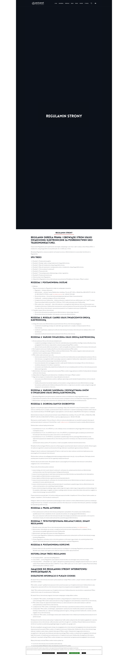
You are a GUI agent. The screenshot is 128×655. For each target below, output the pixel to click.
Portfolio (67, 3)
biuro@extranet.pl (57, 294)
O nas (56, 3)
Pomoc (76, 3)
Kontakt (81, 3)
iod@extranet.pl (64, 422)
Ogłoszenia (61, 3)
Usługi (72, 3)
